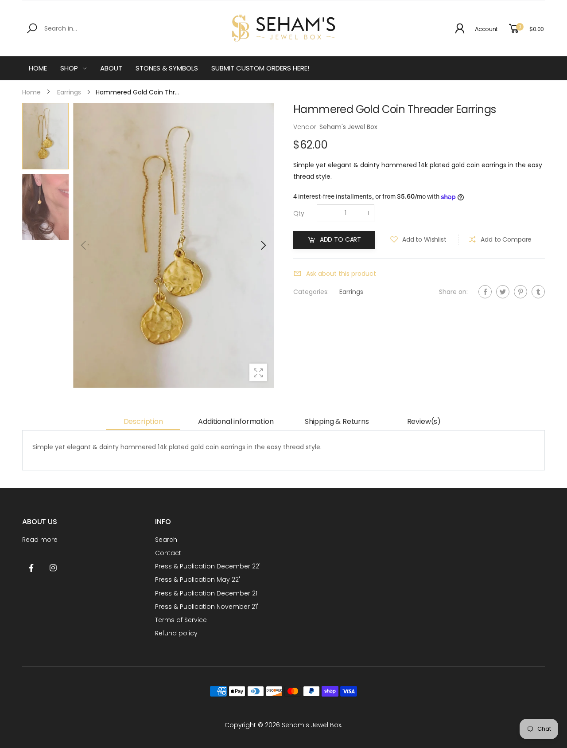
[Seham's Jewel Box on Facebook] (31, 568)
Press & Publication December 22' (207, 566)
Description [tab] (143, 421)
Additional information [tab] (235, 421)
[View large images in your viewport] (258, 372)
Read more (40, 539)
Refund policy (176, 633)
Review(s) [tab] (424, 421)
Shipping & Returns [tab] (337, 421)
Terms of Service (181, 619)
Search (166, 539)
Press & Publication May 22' (197, 579)
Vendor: (306, 126)
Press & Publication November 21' (206, 606)
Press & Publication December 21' (207, 593)
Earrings (351, 291)
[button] (262, 245)
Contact (168, 552)
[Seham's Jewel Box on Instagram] (53, 568)
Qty (299, 213)
